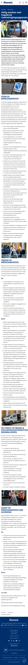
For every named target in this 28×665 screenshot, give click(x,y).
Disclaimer (16, 657)
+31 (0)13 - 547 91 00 (14, 636)
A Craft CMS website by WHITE (14, 662)
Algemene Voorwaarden (7, 657)
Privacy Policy (22, 657)
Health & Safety (13, 595)
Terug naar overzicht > (6, 614)
